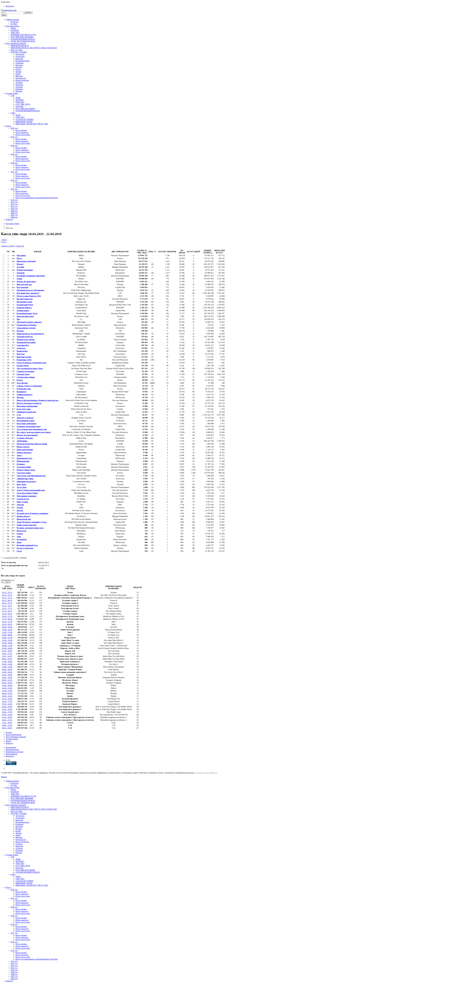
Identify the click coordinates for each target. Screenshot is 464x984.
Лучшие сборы (12, 93)
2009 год (14, 211)
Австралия (19, 54)
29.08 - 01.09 (7, 638)
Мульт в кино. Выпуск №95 (29, 296)
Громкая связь (23, 374)
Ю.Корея (19, 89)
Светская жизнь (24, 473)
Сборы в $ (19, 246)
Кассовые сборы (12, 26)
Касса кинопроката (14, 735)
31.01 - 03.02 (7, 717)
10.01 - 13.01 (7, 725)
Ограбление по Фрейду (27, 325)
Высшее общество (25, 299)
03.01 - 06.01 (7, 728)
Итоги (8, 126)
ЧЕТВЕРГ (15, 30)
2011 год (14, 206)
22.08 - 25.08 (7, 640)
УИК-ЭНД (15, 33)
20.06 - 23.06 (7, 664)
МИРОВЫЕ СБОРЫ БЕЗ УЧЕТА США (31, 124)
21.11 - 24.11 (7, 606)
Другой (20, 510)
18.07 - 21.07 (7, 654)
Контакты (10, 6)
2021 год (14, 137)
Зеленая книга (23, 310)
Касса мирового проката (16, 43)
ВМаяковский (23, 461)
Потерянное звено (24, 302)
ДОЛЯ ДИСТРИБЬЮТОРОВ (23, 41)
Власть (20, 380)
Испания (19, 65)
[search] (28, 12)
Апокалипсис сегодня (26, 328)
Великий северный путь (27, 545)
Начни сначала (23, 516)
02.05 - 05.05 (7, 683)
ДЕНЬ (13, 28)
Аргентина (20, 56)
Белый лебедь (23, 366)
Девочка (20, 505)
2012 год (14, 204)
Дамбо (19, 279)
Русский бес (22, 539)
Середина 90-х (23, 345)
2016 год (14, 180)
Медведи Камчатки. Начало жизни (32, 444)
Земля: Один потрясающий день (31, 490)
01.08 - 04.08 (7, 648)
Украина (18, 83)
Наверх (4, 777)
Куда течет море (24, 409)
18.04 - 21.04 (7, 688)
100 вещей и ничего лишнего (29, 322)
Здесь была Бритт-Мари (27, 493)
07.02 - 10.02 (7, 715)
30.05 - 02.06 (7, 672)
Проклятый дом (24, 519)
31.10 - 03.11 (7, 614)
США (13, 113)
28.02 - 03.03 (7, 707)
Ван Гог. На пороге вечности (29, 403)
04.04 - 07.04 (7, 693)
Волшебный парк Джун (27, 313)
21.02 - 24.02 (7, 709)
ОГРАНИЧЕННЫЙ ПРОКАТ (23, 39)
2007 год (14, 215)
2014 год (14, 200)
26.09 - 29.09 (7, 627)
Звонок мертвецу (24, 452)
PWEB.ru (213, 773)
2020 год (14, 146)
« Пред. (4, 240)
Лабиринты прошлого (26, 412)
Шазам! (20, 264)
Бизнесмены (22, 351)
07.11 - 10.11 (7, 611)
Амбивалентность (24, 395)
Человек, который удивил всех (30, 528)
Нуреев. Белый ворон (26, 282)
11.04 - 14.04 (7, 691)
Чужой (20, 508)
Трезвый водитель (25, 337)
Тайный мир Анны (25, 479)
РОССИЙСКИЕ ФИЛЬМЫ (22, 37)
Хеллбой (20, 267)
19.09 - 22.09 (7, 630)
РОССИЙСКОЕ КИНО (25, 109)
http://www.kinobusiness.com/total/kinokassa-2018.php (36, 198)
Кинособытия (11, 754)
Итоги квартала (21, 132)
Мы (18, 319)
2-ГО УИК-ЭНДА (22, 104)
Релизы (9, 732)
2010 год (14, 209)
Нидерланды (20, 78)
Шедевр (20, 397)
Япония (18, 91)
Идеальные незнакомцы (27, 406)
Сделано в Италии (25, 438)
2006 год (14, 217)
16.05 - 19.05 (7, 677)
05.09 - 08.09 (7, 635)
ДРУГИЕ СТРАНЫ (19, 52)
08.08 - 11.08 (7, 646)
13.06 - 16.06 (7, 667)
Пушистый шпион (25, 270)
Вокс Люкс (21, 484)
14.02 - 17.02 (7, 712)
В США (14, 24)
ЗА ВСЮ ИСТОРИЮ (24, 119)
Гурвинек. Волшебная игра (28, 426)
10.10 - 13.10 (7, 622)
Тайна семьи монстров (26, 525)
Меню (4, 15)
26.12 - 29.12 (7, 592)
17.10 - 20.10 (7, 619)
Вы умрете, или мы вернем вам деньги (34, 432)
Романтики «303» (24, 360)
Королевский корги (25, 316)
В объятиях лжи (24, 389)
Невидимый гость (24, 458)
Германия (19, 63)
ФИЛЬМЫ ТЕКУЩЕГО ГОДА (23, 35)
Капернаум (21, 392)
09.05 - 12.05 (7, 680)
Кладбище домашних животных (31, 276)
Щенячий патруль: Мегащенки (30, 290)
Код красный (22, 287)
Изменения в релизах (14, 752)
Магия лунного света (26, 470)
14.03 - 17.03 (7, 701)
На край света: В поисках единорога (32, 513)
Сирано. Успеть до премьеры (29, 386)
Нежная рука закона (25, 339)
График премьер (12, 19)
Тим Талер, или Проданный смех (31, 476)
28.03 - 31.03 (7, 696)
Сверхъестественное (25, 371)
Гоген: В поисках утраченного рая (31, 363)
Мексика (19, 76)
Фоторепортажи (12, 750)
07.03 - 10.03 (7, 704)
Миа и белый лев (24, 284)
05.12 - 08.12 (7, 600)
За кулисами (22, 383)
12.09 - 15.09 (7, 632)
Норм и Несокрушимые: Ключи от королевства (37, 400)
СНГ (12, 96)
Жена (19, 542)
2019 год (14, 154)
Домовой (20, 273)
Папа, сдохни (22, 502)
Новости (9, 219)
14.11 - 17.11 (7, 608)
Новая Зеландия (22, 80)
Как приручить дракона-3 (28, 293)
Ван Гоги (21, 354)
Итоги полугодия (22, 135)
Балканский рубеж (25, 305)
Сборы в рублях (7, 246)
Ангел (19, 455)
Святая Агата (23, 499)
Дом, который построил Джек (30, 368)
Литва (18, 74)
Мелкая (20, 331)
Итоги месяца (21, 130)
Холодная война (24, 467)
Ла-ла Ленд (22, 487)
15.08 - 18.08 (7, 643)
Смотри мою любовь (26, 377)
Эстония (18, 87)
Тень (19, 537)
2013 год (14, 202)
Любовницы (22, 441)
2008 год (14, 213)
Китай (18, 69)
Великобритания (22, 61)
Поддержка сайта (202, 773)
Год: (2, 582)
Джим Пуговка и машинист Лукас (32, 522)
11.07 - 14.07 (7, 656)
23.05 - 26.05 (7, 675)
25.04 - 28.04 (7, 685)
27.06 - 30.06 (7, 662)
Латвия (18, 72)
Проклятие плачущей (26, 261)
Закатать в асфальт (25, 418)
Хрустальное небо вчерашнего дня (32, 429)
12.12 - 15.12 (7, 598)
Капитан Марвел (24, 308)
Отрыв (20, 534)
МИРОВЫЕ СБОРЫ (24, 122)
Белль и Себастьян (25, 548)
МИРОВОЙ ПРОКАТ (20, 46)
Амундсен (21, 348)
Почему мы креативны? (27, 435)
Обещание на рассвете (26, 481)
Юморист (21, 464)
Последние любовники (26, 424)
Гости (19, 551)
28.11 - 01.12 (7, 603)
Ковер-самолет (23, 447)
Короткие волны (24, 357)
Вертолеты (21, 531)
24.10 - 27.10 (7, 616)
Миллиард (21, 255)
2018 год (14, 163)
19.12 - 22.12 (7, 595)
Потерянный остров (25, 421)
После (19, 258)
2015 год (14, 189)
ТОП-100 (19, 106)
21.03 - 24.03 (7, 699)
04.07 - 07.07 (7, 659)
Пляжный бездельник (26, 342)
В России (14, 22)
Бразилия (19, 59)
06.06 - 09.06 (7, 669)
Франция (19, 85)
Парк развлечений (25, 450)
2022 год (14, 128)
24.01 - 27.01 (7, 720)
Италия (18, 67)
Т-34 (19, 415)
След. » (4, 242)
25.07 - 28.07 (7, 651)
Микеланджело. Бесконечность (30, 334)
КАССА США (16, 50)
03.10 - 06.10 (7, 624)
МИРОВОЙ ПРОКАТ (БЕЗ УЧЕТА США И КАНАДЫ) (34, 48)
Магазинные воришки (26, 496)
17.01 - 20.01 (7, 723)
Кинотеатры (11, 747)
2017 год (14, 172)
